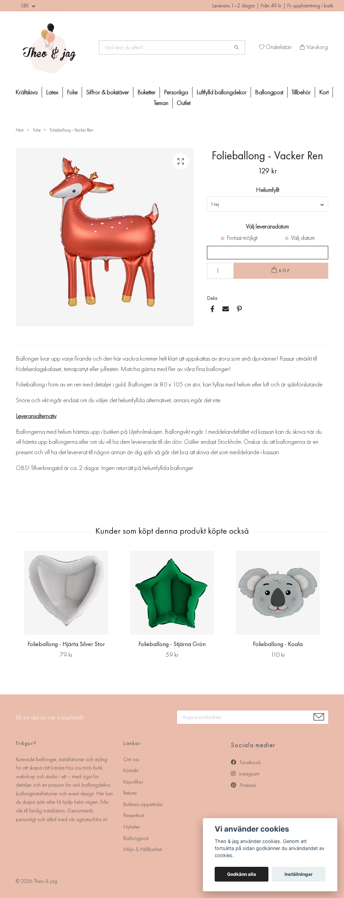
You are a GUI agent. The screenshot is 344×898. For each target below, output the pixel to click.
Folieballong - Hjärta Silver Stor (66, 644)
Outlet (183, 103)
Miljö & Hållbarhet (142, 849)
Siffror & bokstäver (107, 92)
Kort (324, 92)
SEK (25, 5)
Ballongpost (269, 92)
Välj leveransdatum (267, 226)
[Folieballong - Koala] (277, 593)
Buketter (146, 92)
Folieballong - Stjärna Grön (172, 644)
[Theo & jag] (53, 47)
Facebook (250, 762)
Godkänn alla (241, 874)
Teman (161, 103)
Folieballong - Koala (278, 644)
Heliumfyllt (267, 190)
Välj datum (303, 237)
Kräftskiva (26, 92)
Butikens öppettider (143, 804)
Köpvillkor (133, 781)
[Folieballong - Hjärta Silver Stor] (66, 593)
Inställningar (299, 874)
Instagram (248, 773)
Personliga (176, 92)
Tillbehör (301, 92)
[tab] (24, 340)
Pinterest (247, 785)
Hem (20, 130)
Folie (72, 92)
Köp (285, 270)
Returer (130, 792)
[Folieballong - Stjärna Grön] (172, 593)
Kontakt (130, 770)
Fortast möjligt (242, 237)
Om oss (131, 759)
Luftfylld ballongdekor (222, 92)
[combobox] (267, 204)
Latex (52, 92)
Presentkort (133, 815)
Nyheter (131, 826)
